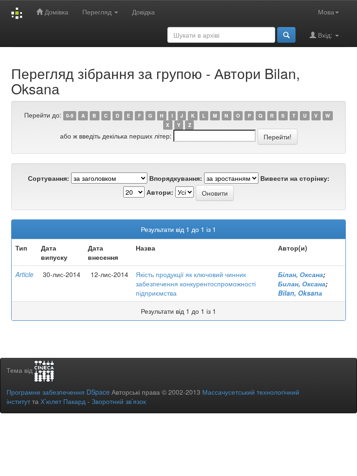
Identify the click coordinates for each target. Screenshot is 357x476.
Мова (326, 11)
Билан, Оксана (301, 283)
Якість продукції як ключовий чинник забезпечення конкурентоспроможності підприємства (196, 284)
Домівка (55, 11)
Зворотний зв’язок (119, 401)
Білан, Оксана (300, 274)
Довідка (143, 11)
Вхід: (325, 35)
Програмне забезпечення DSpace (58, 392)
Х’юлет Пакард (63, 401)
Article (24, 274)
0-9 (69, 115)
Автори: (159, 192)
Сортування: (48, 178)
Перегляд (97, 11)
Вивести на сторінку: (295, 178)
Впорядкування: (175, 178)
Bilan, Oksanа (300, 293)
